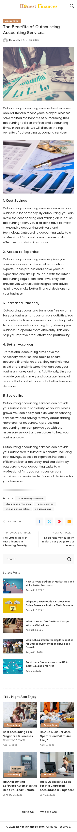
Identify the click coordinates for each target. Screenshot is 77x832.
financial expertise (18, 509)
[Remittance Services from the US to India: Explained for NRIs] (13, 666)
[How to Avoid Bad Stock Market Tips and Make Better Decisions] (13, 586)
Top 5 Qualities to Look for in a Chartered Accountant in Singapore (57, 786)
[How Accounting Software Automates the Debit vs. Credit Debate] (20, 765)
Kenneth (14, 40)
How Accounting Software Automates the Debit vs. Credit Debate (20, 786)
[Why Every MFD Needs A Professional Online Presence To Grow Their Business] (13, 605)
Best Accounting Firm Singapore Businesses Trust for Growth (18, 736)
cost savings (46, 504)
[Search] (71, 6)
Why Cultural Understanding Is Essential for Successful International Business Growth (49, 643)
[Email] (69, 522)
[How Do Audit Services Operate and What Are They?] (57, 715)
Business (49, 774)
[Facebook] (39, 522)
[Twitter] (49, 522)
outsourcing (44, 509)
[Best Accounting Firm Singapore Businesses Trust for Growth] (20, 715)
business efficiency (19, 504)
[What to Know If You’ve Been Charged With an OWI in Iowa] (13, 625)
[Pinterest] (59, 522)
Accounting (12, 21)
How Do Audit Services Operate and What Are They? (55, 736)
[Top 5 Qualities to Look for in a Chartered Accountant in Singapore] (57, 765)
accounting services (31, 498)
